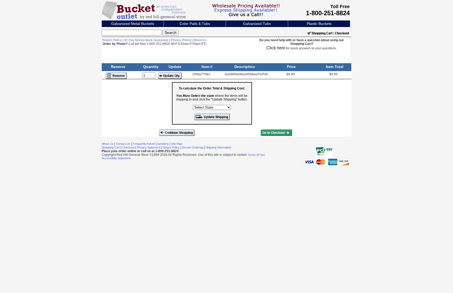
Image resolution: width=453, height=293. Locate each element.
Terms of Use (256, 154)
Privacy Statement (148, 147)
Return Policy (112, 40)
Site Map (176, 143)
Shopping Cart (111, 147)
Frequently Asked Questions (151, 143)
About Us (199, 40)
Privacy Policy (181, 40)
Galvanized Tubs (257, 24)
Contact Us (123, 143)
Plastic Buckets (319, 24)
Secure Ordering (192, 147)
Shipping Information (218, 147)
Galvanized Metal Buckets (132, 24)
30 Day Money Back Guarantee (146, 40)
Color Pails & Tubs (195, 24)
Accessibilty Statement (116, 158)
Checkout (128, 147)
